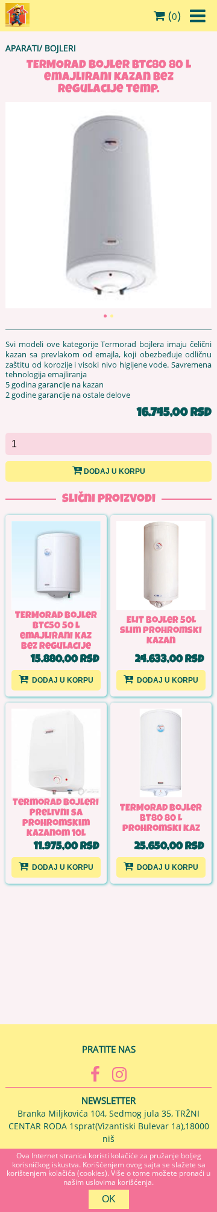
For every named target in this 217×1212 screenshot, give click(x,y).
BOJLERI (60, 48)
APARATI (22, 48)
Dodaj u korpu (114, 471)
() (173, 16)
